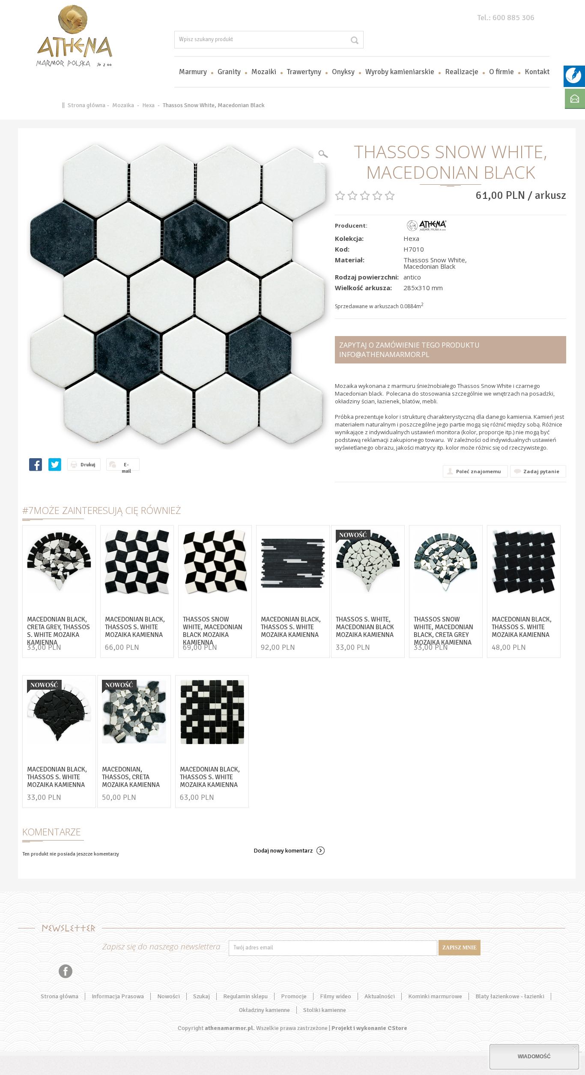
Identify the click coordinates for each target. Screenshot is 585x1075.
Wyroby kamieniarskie (399, 71)
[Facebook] (65, 971)
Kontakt (537, 71)
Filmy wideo (335, 996)
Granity (229, 71)
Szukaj (201, 996)
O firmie (501, 71)
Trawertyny (304, 71)
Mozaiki (263, 71)
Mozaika (123, 105)
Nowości (168, 996)
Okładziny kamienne (264, 1010)
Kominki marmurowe (435, 996)
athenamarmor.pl (229, 1028)
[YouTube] (33, 971)
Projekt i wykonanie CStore (369, 1028)
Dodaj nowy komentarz (283, 850)
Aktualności (379, 996)
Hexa (148, 105)
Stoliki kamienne (324, 1010)
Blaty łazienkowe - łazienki (509, 996)
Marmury (193, 71)
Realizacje (461, 71)
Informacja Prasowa (118, 996)
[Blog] (573, 81)
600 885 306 (513, 17)
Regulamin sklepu (245, 996)
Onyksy (343, 71)
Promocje (294, 996)
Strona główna (86, 105)
